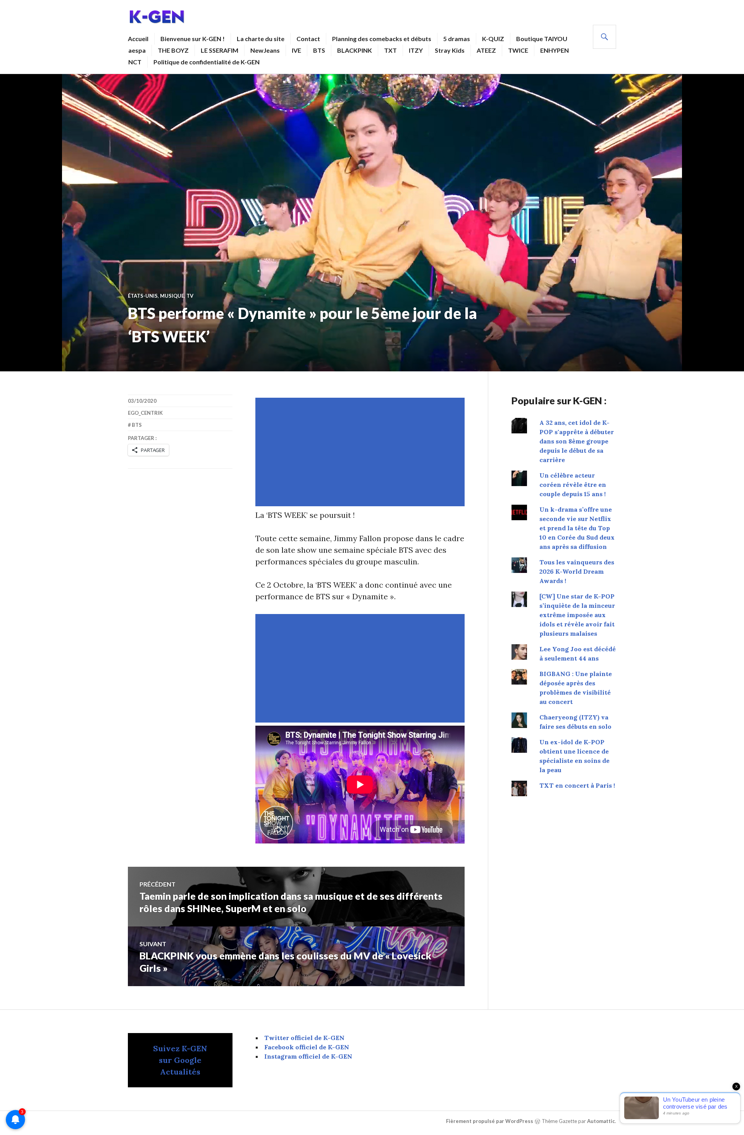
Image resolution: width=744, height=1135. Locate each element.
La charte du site (260, 38)
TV (189, 296)
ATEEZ (486, 50)
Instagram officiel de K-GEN (308, 1056)
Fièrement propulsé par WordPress (489, 1121)
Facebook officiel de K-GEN (306, 1047)
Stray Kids (450, 50)
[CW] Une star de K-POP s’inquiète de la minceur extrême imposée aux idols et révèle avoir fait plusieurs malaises (577, 614)
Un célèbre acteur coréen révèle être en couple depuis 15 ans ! (572, 484)
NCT (134, 62)
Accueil (138, 38)
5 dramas (456, 38)
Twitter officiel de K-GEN (304, 1038)
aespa (137, 50)
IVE (296, 50)
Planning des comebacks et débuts (381, 38)
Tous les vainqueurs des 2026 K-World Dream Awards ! (576, 571)
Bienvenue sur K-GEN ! (192, 38)
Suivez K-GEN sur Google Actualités (180, 1060)
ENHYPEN (554, 50)
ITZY (416, 50)
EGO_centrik (145, 413)
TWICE (518, 50)
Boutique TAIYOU (541, 38)
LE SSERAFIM (219, 50)
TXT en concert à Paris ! (577, 785)
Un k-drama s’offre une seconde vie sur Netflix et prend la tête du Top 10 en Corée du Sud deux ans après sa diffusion (577, 527)
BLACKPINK (354, 50)
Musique (172, 296)
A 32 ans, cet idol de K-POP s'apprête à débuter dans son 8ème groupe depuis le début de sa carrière (576, 441)
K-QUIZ (493, 38)
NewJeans (265, 50)
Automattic (601, 1121)
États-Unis (143, 296)
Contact (308, 38)
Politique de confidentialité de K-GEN (206, 62)
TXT (390, 50)
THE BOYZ (173, 50)
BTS (319, 50)
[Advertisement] (361, 452)
